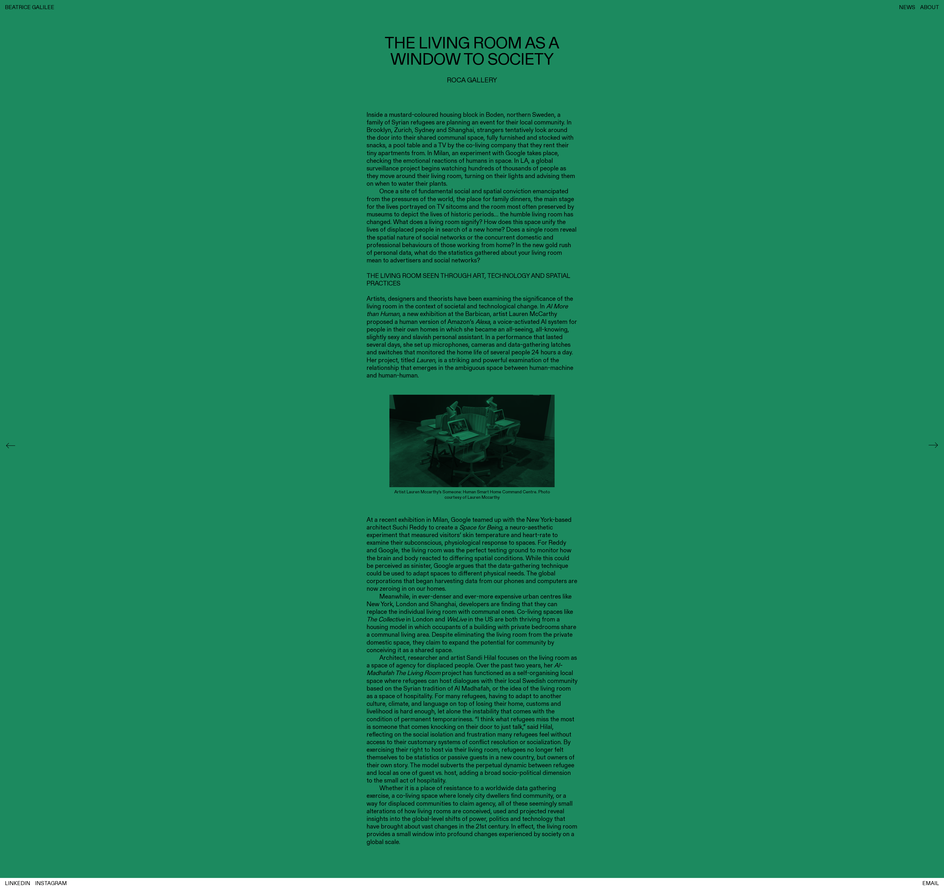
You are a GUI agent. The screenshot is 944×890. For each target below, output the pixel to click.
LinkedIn (17, 883)
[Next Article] (933, 445)
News (907, 7)
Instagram (51, 883)
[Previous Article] (10, 444)
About (929, 7)
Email (930, 883)
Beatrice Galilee (29, 7)
